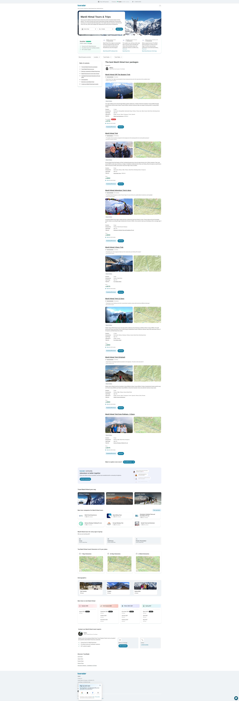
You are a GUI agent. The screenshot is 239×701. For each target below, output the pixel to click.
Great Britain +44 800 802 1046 (84, 682)
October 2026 (103, 615)
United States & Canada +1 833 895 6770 (86, 680)
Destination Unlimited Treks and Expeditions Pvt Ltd (124, 230)
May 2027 (145, 619)
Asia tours (82, 8)
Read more (125, 48)
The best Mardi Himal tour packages (89, 66)
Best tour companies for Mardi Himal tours (90, 71)
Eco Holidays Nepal (117, 281)
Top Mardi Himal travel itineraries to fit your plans (90, 76)
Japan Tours (80, 658)
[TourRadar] (82, 5)
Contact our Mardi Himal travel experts (89, 84)
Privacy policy (97, 696)
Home (79, 8)
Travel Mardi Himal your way (87, 69)
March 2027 (145, 611)
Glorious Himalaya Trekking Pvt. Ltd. (121, 442)
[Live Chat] (236, 698)
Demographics (84, 79)
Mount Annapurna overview (85, 57)
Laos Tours (80, 656)
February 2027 (125, 619)
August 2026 (82, 611)
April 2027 (145, 615)
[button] (133, 123)
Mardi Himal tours (100, 8)
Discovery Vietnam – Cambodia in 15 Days (87, 665)
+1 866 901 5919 (157, 1)
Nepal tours (86, 8)
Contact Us (80, 678)
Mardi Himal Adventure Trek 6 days (149, 50)
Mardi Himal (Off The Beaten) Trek (110, 50)
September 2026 (104, 611)
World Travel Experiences (119, 116)
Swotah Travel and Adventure (119, 397)
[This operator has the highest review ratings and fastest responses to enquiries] (126, 116)
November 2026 (104, 619)
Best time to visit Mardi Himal (87, 81)
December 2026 (125, 611)
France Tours (80, 661)
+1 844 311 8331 (144, 644)
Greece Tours (81, 663)
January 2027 (125, 615)
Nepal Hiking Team (117, 173)
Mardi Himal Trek (126, 50)
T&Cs (94, 696)
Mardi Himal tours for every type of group (90, 73)
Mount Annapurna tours (93, 8)
